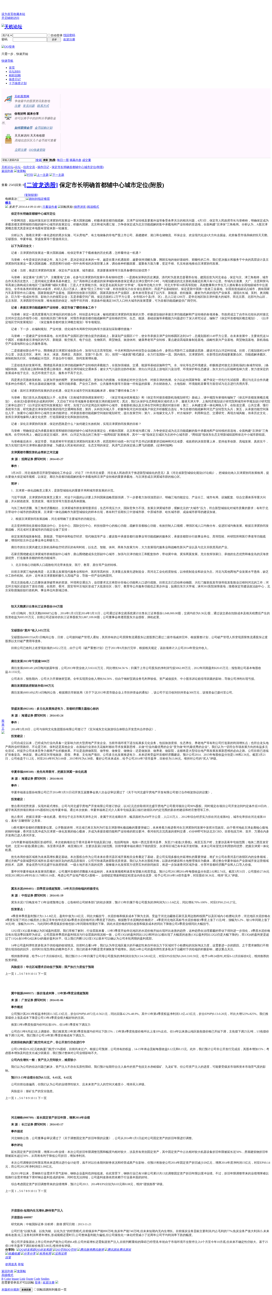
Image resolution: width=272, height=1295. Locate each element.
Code (37, 1278)
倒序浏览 (80, 206)
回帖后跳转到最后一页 (52, 1289)
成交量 (86, 160)
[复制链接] (31, 194)
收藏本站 (19, 14)
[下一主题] (56, 174)
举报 (21, 1264)
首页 (12, 67)
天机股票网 (21, 96)
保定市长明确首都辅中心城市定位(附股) (78, 167)
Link (22, 1278)
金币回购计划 (43, 127)
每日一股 (63, 160)
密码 (4, 39)
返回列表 (7, 171)
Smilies (45, 1278)
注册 (17, 105)
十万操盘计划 (18, 83)
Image (15, 1278)
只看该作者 (49, 206)
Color (7, 1278)
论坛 (15, 71)
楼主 (8, 202)
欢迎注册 (69, 39)
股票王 (2, 724)
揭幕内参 (75, 160)
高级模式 (7, 1275)
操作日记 (43, 167)
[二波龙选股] (41, 185)
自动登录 (57, 35)
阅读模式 (93, 206)
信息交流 (29, 167)
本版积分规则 (10, 1289)
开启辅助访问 (10, 17)
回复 (8, 1257)
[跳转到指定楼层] (38, 198)
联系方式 (43, 105)
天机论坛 (7, 167)
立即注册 (20, 149)
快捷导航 (7, 60)
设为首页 (7, 14)
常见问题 (29, 105)
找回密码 (69, 35)
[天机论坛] (11, 26)
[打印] (28, 174)
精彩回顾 (15, 75)
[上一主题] (41, 174)
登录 (38, 1282)
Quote (29, 1278)
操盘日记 (15, 79)
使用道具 (11, 1264)
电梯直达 (11, 198)
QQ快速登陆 (37, 149)
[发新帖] (20, 171)
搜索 (39, 160)
